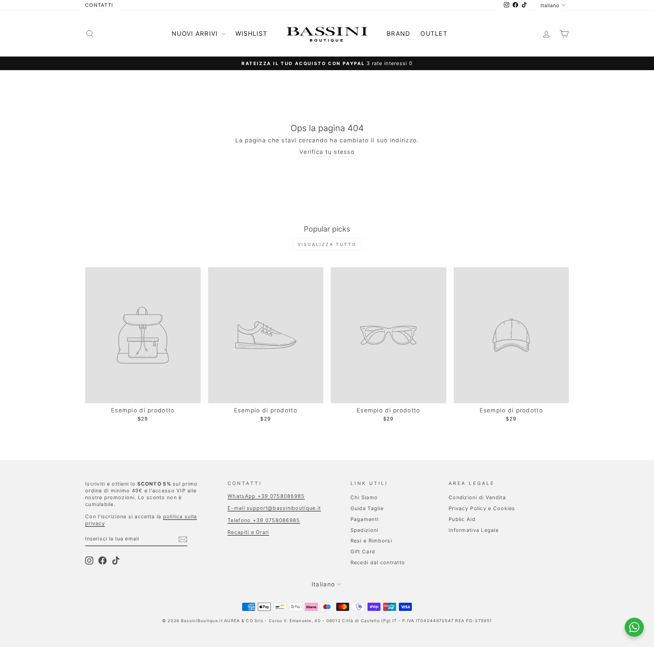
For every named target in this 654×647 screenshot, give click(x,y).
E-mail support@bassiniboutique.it (274, 508)
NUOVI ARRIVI (196, 33)
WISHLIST (251, 33)
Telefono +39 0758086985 (264, 520)
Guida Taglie (367, 508)
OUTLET (434, 33)
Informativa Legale (474, 530)
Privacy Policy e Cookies (482, 508)
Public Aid (462, 519)
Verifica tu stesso (327, 151)
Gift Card (363, 551)
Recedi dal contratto (378, 562)
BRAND (398, 33)
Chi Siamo (364, 497)
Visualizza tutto (327, 244)
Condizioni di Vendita (477, 497)
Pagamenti (364, 519)
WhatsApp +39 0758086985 (266, 496)
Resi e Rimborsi (371, 540)
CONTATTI (99, 5)
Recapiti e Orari (248, 532)
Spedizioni (364, 530)
